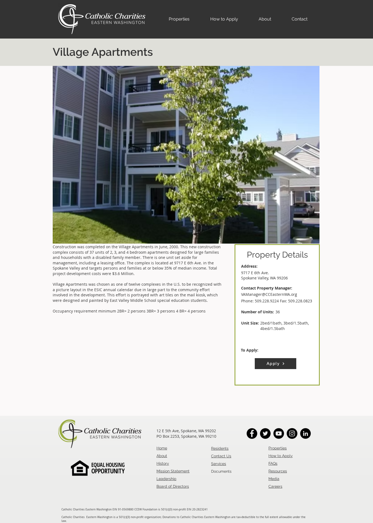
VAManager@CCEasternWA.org (269, 294)
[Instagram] (292, 433)
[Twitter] (265, 433)
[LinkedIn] (305, 433)
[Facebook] (252, 433)
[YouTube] (278, 433)
